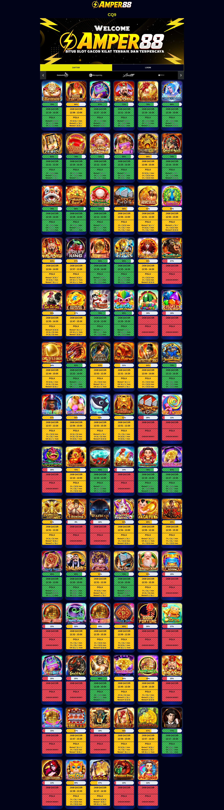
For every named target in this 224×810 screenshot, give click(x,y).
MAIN (52, 92)
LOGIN (148, 68)
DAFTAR (76, 68)
